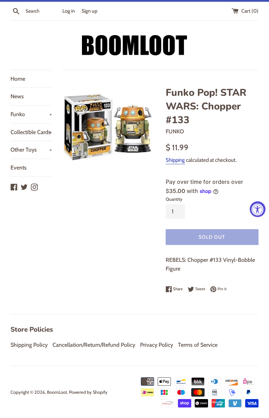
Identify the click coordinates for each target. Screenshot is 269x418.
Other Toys (31, 149)
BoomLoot (57, 392)
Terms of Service (198, 344)
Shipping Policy (29, 344)
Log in (68, 11)
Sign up (89, 11)
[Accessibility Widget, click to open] (257, 209)
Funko (31, 114)
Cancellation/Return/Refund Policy (94, 344)
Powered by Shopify (88, 392)
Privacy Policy (156, 344)
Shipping (175, 160)
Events (19, 167)
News (17, 96)
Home (18, 78)
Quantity (174, 199)
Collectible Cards (31, 132)
